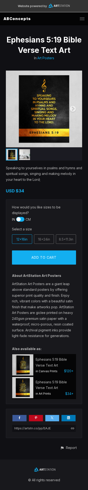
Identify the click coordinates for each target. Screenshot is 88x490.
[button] (68, 447)
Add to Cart (44, 257)
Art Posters (45, 58)
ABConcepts (17, 18)
